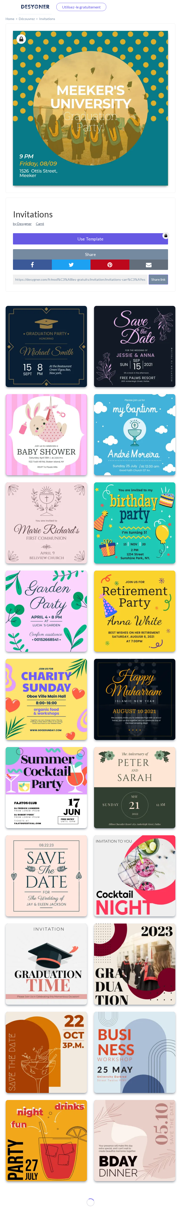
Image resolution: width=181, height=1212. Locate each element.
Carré (40, 224)
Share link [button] (158, 279)
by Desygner (22, 224)
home (10, 19)
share (90, 254)
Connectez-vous (34, 7)
